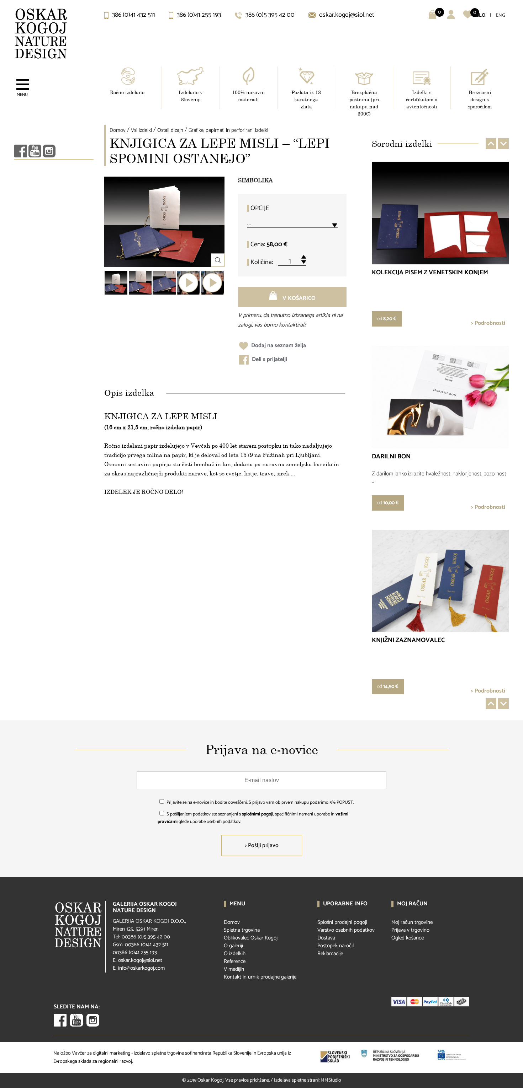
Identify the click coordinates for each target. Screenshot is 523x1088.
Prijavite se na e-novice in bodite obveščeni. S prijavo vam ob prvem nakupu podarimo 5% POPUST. (260, 802)
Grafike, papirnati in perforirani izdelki (228, 130)
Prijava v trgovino (410, 930)
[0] (467, 17)
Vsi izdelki (141, 130)
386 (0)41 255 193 (198, 15)
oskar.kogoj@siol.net (346, 15)
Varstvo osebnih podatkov (346, 930)
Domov (118, 130)
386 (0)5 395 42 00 (269, 15)
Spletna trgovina (242, 930)
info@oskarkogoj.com (141, 968)
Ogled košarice (407, 937)
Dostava (326, 937)
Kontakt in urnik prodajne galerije (260, 977)
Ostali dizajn (170, 130)
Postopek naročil (335, 945)
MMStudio (331, 1080)
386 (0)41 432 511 (133, 15)
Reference (234, 961)
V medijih (234, 969)
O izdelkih (234, 953)
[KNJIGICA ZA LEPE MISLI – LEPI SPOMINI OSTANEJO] (116, 282)
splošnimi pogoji (257, 814)
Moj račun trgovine (412, 922)
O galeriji (233, 945)
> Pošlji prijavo (262, 845)
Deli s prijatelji (268, 359)
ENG (500, 15)
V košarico (298, 298)
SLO (480, 15)
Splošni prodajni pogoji (342, 922)
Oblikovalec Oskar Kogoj (251, 937)
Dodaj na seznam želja (278, 345)
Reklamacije (330, 953)
